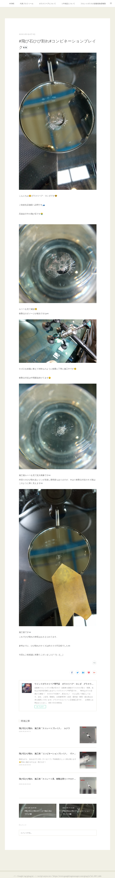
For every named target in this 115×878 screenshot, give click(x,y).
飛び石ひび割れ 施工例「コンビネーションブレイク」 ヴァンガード (50, 753)
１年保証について (68, 3)
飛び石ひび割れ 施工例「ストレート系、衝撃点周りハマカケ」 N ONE (51, 778)
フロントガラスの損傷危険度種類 (93, 3)
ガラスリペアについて (47, 3)
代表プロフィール (26, 3)
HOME (11, 3)
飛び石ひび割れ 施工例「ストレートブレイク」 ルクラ (44, 728)
